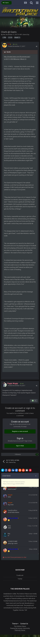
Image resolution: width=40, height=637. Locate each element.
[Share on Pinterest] (30, 470)
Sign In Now (20, 446)
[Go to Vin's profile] (4, 45)
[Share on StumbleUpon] (23, 470)
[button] (32, 22)
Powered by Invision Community (20, 628)
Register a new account (20, 431)
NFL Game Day (24, 34)
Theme (14, 624)
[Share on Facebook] (6, 470)
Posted (16, 46)
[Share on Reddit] (19, 470)
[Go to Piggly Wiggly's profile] (4, 384)
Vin (4, 34)
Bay (9, 533)
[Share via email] (26, 470)
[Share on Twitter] (2, 470)
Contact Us (24, 624)
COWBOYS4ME (12, 541)
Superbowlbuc (12, 510)
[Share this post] (36, 46)
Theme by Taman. (20, 630)
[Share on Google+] (9, 470)
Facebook (20, 575)
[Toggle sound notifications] (36, 476)
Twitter (20, 579)
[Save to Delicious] (16, 470)
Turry (9, 526)
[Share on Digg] (13, 470)
